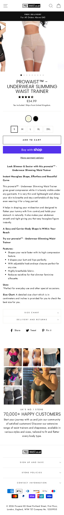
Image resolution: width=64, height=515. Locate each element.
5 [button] (32, 75)
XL (38, 129)
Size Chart (32, 312)
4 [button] (30, 75)
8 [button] (41, 75)
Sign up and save (32, 462)
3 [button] (27, 75)
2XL (48, 129)
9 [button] (43, 75)
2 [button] (24, 75)
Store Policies (32, 472)
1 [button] (21, 75)
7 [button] (38, 75)
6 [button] (35, 75)
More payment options (32, 157)
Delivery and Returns (32, 319)
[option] (32, 16)
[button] (26, 97)
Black (36, 119)
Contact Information (32, 483)
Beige (28, 119)
